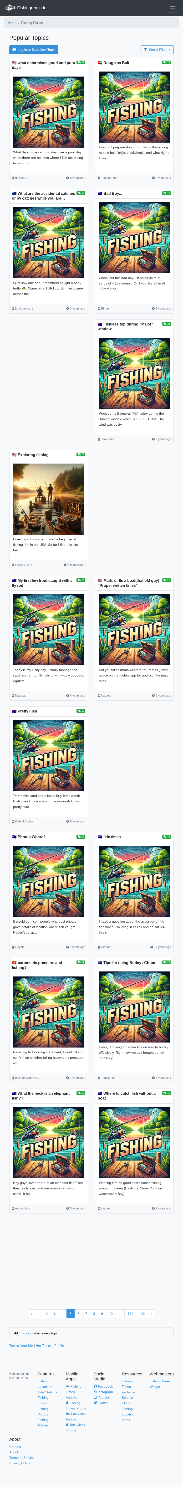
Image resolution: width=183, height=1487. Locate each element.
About (13, 1452)
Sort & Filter (158, 50)
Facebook (105, 1386)
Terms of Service (22, 1458)
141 (130, 1314)
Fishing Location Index (128, 1414)
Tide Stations (47, 1392)
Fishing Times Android (73, 1391)
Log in (24, 1333)
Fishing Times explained (129, 1386)
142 (142, 1314)
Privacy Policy (19, 1463)
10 (111, 1314)
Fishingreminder (32, 7)
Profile (59, 1346)
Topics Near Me (21, 1346)
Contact (15, 1447)
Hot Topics (43, 1346)
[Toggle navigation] (173, 8)
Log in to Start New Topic (36, 50)
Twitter (102, 1403)
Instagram (105, 1392)
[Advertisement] (48, 359)
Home (11, 23)
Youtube (103, 1397)
